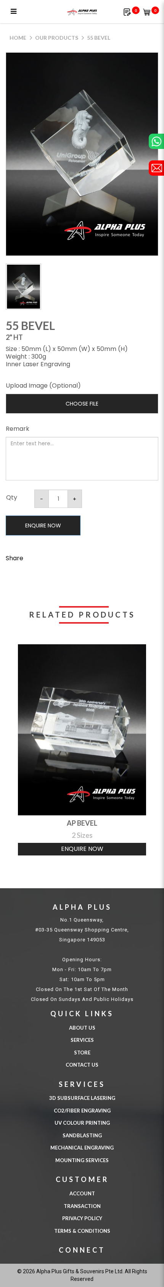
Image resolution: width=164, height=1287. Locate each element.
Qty (11, 497)
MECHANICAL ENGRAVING (82, 1148)
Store (82, 1052)
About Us (82, 1028)
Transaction (82, 1206)
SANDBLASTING (82, 1135)
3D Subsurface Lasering (82, 1098)
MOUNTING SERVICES (82, 1160)
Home (18, 37)
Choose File (82, 403)
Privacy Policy (82, 1218)
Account (82, 1193)
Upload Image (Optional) (43, 385)
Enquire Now (43, 525)
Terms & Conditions (82, 1231)
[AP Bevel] (82, 729)
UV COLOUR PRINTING (82, 1123)
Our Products (56, 37)
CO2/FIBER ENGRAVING (82, 1111)
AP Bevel (82, 823)
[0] (127, 12)
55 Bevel (98, 37)
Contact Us (82, 1065)
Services (82, 1040)
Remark (17, 428)
